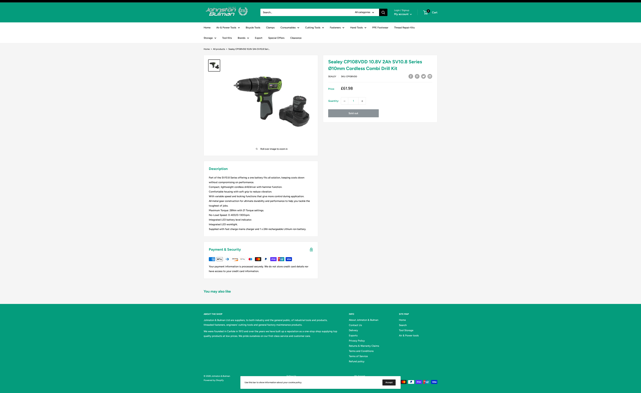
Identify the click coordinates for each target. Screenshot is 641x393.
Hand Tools (356, 27)
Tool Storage (406, 330)
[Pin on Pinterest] (417, 76)
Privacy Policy (357, 340)
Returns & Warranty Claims (364, 345)
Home (207, 27)
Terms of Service (358, 356)
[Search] (383, 12)
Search (403, 325)
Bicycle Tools (253, 27)
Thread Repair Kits (404, 27)
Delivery (353, 330)
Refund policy (356, 361)
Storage (208, 37)
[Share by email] (430, 76)
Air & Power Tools (226, 27)
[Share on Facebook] (410, 76)
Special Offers (276, 37)
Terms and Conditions (361, 351)
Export (258, 37)
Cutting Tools (312, 27)
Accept (389, 382)
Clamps (270, 27)
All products (219, 49)
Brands (241, 37)
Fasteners (335, 27)
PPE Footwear (380, 27)
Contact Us (355, 325)
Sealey (332, 76)
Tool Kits (227, 37)
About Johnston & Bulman (363, 319)
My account (401, 14)
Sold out (353, 113)
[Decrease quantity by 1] (344, 101)
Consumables (288, 27)
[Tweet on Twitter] (423, 76)
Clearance (295, 37)
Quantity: (333, 101)
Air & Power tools (409, 335)
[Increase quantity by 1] (362, 101)
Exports (353, 335)
